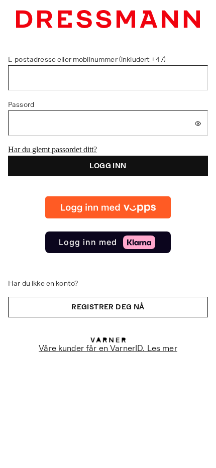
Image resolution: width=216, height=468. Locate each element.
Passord (21, 104)
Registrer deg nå (107, 307)
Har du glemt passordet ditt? (52, 149)
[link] (108, 207)
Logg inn (107, 166)
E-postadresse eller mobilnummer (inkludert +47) (87, 59)
